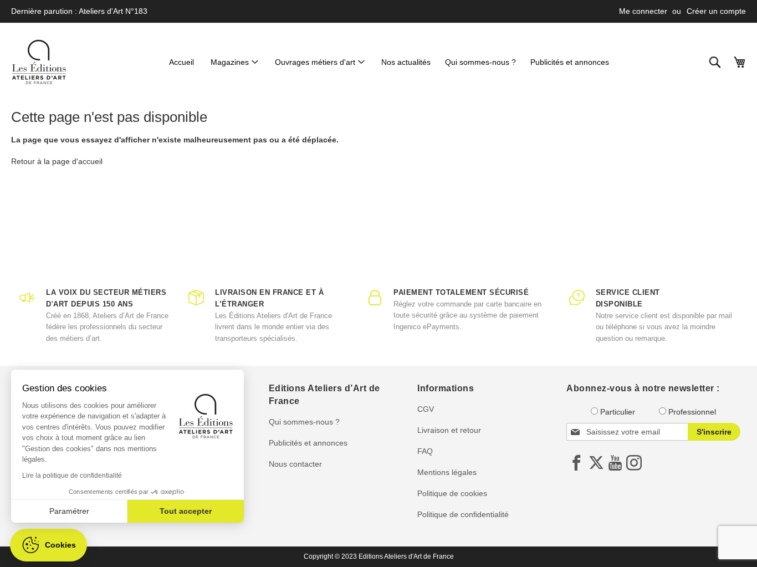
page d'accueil (77, 161)
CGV (425, 409)
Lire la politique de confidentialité (72, 475)
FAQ (425, 451)
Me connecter (643, 11)
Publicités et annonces (308, 442)
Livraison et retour (449, 430)
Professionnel (692, 411)
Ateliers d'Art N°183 (113, 11)
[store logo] (39, 62)
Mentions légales (447, 472)
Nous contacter (295, 463)
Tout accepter (186, 511)
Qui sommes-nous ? (304, 421)
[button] (48, 545)
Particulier (617, 411)
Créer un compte (716, 11)
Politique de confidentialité (463, 514)
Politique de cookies (452, 493)
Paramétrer (69, 511)
